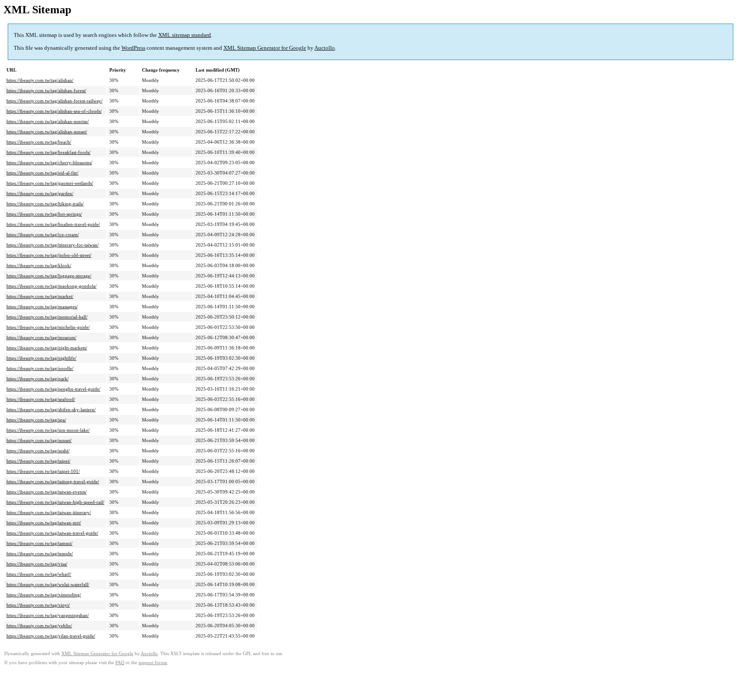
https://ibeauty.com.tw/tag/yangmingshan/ (47, 615)
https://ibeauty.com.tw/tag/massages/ (42, 306)
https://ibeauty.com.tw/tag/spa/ (36, 419)
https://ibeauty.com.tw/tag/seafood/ (40, 399)
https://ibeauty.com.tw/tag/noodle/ (39, 368)
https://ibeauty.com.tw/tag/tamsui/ (39, 543)
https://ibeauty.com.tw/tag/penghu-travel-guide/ (53, 388)
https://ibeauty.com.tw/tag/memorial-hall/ (46, 316)
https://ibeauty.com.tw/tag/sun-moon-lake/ (48, 430)
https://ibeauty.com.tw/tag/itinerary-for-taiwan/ (52, 244)
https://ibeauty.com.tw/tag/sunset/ (39, 440)
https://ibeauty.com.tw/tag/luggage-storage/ (48, 275)
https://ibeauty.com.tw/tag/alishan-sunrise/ (47, 121)
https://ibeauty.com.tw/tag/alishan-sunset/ (46, 131)
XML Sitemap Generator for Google (264, 48)
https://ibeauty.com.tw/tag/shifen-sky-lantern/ (51, 409)
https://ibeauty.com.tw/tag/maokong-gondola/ (51, 286)
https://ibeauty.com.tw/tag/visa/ (36, 563)
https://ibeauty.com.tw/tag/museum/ (41, 337)
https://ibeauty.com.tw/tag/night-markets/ (46, 347)
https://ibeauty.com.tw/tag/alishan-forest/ (46, 90)
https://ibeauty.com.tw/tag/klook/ (38, 265)
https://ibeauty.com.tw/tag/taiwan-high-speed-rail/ (55, 502)
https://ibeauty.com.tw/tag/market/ (39, 296)
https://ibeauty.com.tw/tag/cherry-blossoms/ (49, 162)
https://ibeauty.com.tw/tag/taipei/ (38, 460)
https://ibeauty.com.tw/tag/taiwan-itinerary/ (48, 512)
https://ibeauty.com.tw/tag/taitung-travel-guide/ (52, 481)
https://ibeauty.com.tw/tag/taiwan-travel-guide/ (52, 533)
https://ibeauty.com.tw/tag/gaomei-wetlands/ (49, 183)
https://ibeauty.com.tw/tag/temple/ (39, 553)
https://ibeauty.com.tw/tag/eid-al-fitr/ (42, 172)
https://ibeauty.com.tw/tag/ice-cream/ (42, 234)
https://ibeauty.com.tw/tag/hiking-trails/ (45, 203)
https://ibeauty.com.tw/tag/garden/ (39, 193)
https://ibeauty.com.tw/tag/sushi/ (37, 450)
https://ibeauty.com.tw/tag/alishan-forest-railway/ (54, 100)
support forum (153, 662)
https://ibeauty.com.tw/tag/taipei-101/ (43, 471)
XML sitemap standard (184, 35)
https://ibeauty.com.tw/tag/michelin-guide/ (48, 327)
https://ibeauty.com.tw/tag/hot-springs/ (44, 214)
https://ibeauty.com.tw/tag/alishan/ (39, 80)
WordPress (133, 48)
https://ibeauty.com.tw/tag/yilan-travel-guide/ (50, 635)
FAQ (119, 662)
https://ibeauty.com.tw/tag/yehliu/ (39, 625)
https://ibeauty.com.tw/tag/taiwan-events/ (46, 491)
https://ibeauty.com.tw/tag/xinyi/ (38, 605)
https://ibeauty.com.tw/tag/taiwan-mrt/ (43, 522)
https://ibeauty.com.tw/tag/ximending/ (43, 594)
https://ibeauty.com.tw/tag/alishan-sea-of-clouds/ (54, 111)
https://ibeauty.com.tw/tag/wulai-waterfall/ (47, 584)
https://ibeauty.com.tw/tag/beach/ (38, 141)
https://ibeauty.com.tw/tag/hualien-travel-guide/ (53, 224)
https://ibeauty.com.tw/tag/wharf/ (38, 574)
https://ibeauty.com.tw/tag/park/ (37, 378)
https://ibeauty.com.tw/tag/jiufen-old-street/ (48, 255)
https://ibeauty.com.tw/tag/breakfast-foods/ (48, 152)
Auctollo (324, 48)
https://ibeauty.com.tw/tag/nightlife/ (41, 358)
